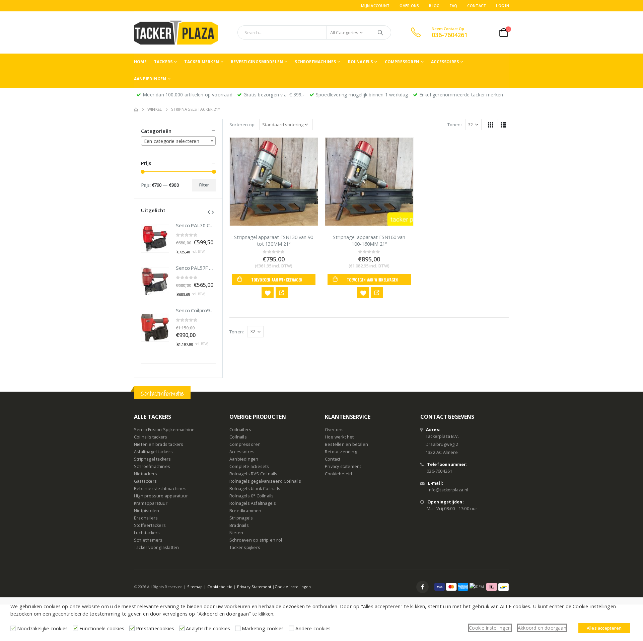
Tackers (163, 62)
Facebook (422, 587)
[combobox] (178, 141)
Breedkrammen (245, 510)
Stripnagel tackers (152, 459)
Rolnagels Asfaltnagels (252, 503)
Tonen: (454, 125)
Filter (204, 185)
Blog (434, 5)
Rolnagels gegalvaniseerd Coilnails (265, 481)
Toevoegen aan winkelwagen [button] (277, 280)
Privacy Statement (254, 586)
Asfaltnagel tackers (153, 452)
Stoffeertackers (150, 525)
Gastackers (145, 481)
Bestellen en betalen (346, 444)
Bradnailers (146, 518)
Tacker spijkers (244, 547)
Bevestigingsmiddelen (257, 62)
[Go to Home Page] (136, 109)
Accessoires (445, 62)
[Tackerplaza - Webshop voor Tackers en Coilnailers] (176, 32)
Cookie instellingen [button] (490, 628)
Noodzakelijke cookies (42, 628)
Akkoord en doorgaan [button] (542, 628)
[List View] (503, 124)
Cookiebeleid (338, 474)
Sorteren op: (242, 125)
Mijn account (375, 5)
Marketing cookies (263, 628)
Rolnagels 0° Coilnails (251, 496)
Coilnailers (240, 429)
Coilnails (238, 437)
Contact (476, 5)
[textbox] (178, 141)
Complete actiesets (249, 466)
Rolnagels (360, 62)
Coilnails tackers (150, 437)
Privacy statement (343, 466)
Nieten (236, 533)
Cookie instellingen (293, 586)
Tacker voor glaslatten (156, 547)
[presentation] (209, 212)
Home (140, 62)
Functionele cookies (101, 628)
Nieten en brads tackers (159, 444)
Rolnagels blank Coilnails (254, 488)
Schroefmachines (315, 62)
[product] (274, 181)
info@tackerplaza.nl (448, 490)
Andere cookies (313, 628)
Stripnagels (241, 518)
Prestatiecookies (155, 628)
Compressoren (402, 62)
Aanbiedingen (150, 79)
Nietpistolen (146, 510)
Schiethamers (148, 540)
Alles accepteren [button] (604, 628)
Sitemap (195, 586)
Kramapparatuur (150, 503)
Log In (502, 5)
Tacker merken (201, 62)
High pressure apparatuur (161, 496)
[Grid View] (490, 124)
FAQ (453, 5)
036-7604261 (439, 471)
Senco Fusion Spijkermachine (164, 429)
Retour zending (341, 452)
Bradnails (239, 525)
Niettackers (145, 474)
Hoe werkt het (339, 437)
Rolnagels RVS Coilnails (253, 474)
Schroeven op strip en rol (255, 540)
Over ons (409, 5)
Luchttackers (147, 533)
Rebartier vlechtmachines (160, 488)
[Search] (380, 32)
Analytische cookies (208, 628)
